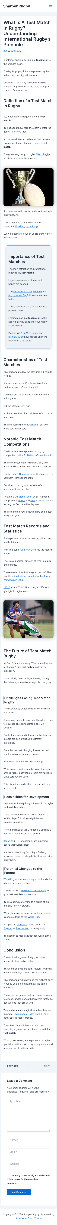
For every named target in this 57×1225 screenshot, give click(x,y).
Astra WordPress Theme (29, 1218)
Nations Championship (33, 890)
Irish (32, 500)
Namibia (32, 576)
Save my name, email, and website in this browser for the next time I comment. (28, 1179)
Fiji (17, 841)
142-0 (6, 587)
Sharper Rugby (16, 6)
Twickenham (22, 928)
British (21, 500)
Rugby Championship (23, 474)
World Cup (33, 917)
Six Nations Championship (27, 291)
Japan (6, 841)
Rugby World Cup (17, 295)
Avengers (33, 424)
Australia (18, 576)
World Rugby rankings (26, 226)
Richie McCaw (16, 336)
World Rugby (43, 154)
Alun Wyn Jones (29, 333)
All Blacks (22, 924)
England (7, 928)
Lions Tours (25, 496)
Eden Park (34, 1014)
